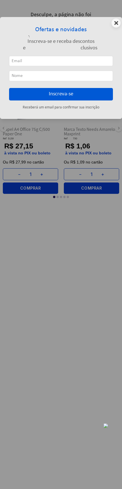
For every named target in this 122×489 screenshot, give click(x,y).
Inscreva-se (61, 94)
